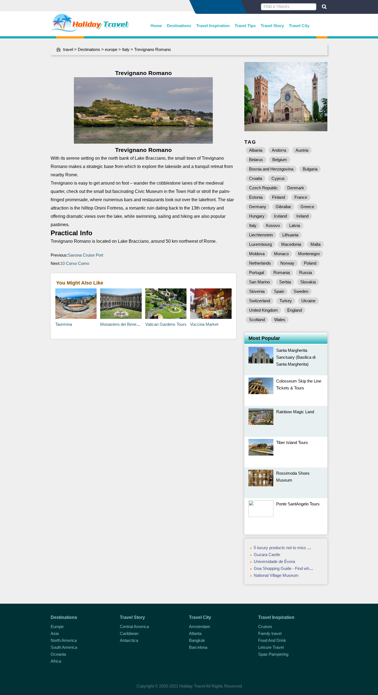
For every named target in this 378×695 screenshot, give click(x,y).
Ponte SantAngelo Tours (298, 504)
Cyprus (278, 178)
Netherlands (260, 263)
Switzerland (259, 300)
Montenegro (309, 253)
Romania (281, 272)
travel (68, 49)
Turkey (285, 300)
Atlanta (195, 633)
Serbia (285, 282)
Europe (57, 626)
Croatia (255, 178)
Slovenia (257, 291)
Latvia (294, 225)
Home (156, 25)
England (294, 310)
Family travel (269, 633)
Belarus (256, 159)
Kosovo (273, 225)
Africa (56, 661)
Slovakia (308, 282)
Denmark (295, 187)
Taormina (63, 324)
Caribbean (129, 633)
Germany (257, 206)
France (300, 197)
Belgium (279, 159)
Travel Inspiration (213, 25)
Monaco (281, 253)
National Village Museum (276, 575)
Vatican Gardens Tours (166, 324)
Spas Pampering (273, 654)
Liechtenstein (261, 234)
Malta (315, 244)
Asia (55, 633)
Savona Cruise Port (85, 255)
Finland (278, 197)
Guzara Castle (267, 554)
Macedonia (291, 244)
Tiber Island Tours (292, 442)
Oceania (58, 654)
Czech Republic (263, 187)
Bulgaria (310, 169)
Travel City (299, 25)
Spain (279, 291)
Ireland (302, 216)
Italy (126, 49)
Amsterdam (199, 626)
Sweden (301, 291)
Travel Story (272, 25)
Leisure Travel (271, 647)
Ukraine (308, 300)
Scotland (257, 319)
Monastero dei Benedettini (123, 324)
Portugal (256, 272)
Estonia (256, 197)
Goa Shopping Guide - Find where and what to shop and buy (308, 568)
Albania (255, 150)
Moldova (257, 253)
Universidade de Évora (274, 561)
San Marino (259, 282)
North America (64, 640)
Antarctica (129, 640)
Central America (134, 626)
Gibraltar (283, 206)
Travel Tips (245, 25)
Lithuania (290, 234)
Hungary (257, 216)
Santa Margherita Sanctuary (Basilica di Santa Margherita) (295, 357)
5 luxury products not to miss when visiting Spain (298, 547)
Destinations (179, 25)
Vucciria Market (204, 324)
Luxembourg (260, 244)
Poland (310, 263)
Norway (287, 263)
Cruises (265, 626)
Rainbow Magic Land (295, 411)
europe (111, 49)
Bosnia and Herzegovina (271, 169)
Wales (279, 319)
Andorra (279, 150)
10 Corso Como (74, 263)
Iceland (280, 216)
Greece (307, 206)
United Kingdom (263, 310)
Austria (302, 150)
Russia (305, 272)
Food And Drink (272, 640)
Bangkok (197, 640)
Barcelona (198, 647)
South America (64, 647)
